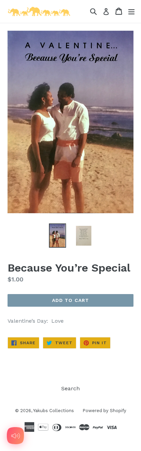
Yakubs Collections (53, 410)
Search (70, 388)
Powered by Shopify (104, 410)
